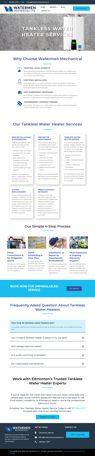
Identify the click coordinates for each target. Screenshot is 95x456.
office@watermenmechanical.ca (51, 437)
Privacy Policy (79, 451)
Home (43, 7)
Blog (63, 7)
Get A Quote (81, 8)
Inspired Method (68, 451)
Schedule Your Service (48, 417)
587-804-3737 (14, 2)
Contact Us (45, 11)
